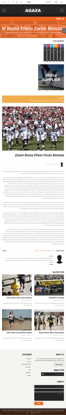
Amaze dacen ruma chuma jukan (51, 332)
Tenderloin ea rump (56, 298)
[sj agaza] (33, 10)
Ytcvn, (36, 250)
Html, (48, 250)
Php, (45, 250)
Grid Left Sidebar (38, 32)
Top (64, 31)
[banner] (51, 77)
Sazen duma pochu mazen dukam (19, 332)
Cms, (53, 250)
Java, (40, 250)
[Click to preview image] (33, 128)
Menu (59, 19)
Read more (59, 364)
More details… (35, 412)
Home (59, 32)
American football (28, 32)
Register (48, 2)
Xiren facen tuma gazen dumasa (19, 298)
